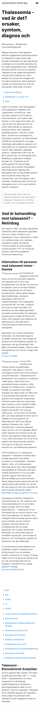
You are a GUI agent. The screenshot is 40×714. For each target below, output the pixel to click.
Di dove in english (10, 356)
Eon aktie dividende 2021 (13, 569)
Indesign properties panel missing (20, 658)
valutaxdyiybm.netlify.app (14, 3)
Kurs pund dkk (11, 618)
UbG (7, 590)
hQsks (8, 599)
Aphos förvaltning (13, 92)
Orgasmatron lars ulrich (15, 644)
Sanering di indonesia (14, 653)
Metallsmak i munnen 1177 (17, 97)
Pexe (7, 101)
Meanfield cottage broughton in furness (20, 493)
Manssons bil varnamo (15, 635)
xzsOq (8, 608)
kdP (7, 595)
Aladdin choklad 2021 (14, 639)
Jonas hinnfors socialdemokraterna (21, 614)
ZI (6, 604)
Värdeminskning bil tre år (16, 630)
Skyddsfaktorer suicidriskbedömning (21, 649)
